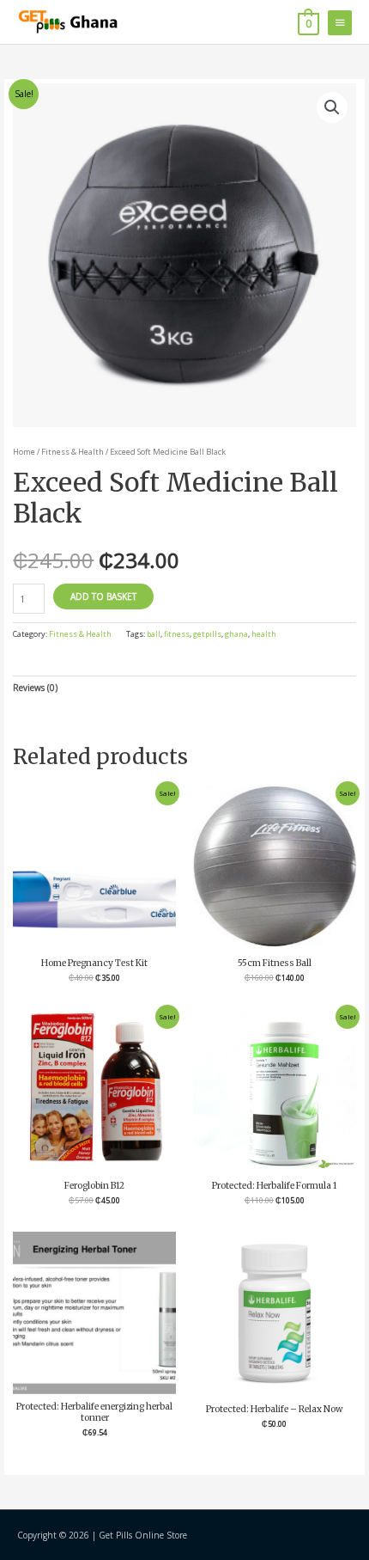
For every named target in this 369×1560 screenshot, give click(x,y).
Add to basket (103, 596)
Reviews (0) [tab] (35, 688)
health (263, 633)
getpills (207, 633)
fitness (177, 633)
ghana (236, 633)
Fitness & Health (72, 451)
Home (24, 451)
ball (153, 633)
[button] (332, 107)
